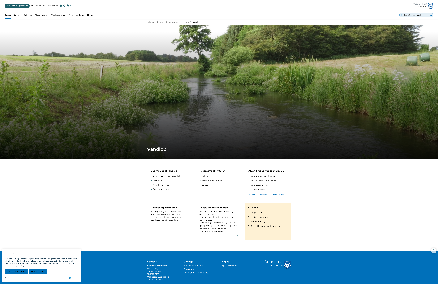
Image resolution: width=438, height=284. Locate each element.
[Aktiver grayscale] (69, 5)
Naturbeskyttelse (161, 185)
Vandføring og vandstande (263, 176)
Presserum (189, 269)
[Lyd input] (401, 15)
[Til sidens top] (433, 250)
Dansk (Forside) (52, 5)
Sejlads (205, 185)
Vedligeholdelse (258, 189)
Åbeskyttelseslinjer (161, 189)
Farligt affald (256, 212)
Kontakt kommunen (193, 266)
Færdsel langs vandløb (212, 180)
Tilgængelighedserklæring (196, 272)
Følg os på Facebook (229, 266)
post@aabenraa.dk (160, 277)
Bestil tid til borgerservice (17, 6)
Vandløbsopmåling (259, 185)
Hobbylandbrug (258, 221)
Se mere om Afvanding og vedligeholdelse (266, 194)
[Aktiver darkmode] (62, 5)
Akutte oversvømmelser (262, 217)
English (42, 5)
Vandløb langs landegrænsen (264, 180)
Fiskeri (205, 176)
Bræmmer (157, 180)
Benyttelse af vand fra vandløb (167, 176)
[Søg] (431, 15)
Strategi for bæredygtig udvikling (266, 226)
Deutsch (34, 5)
